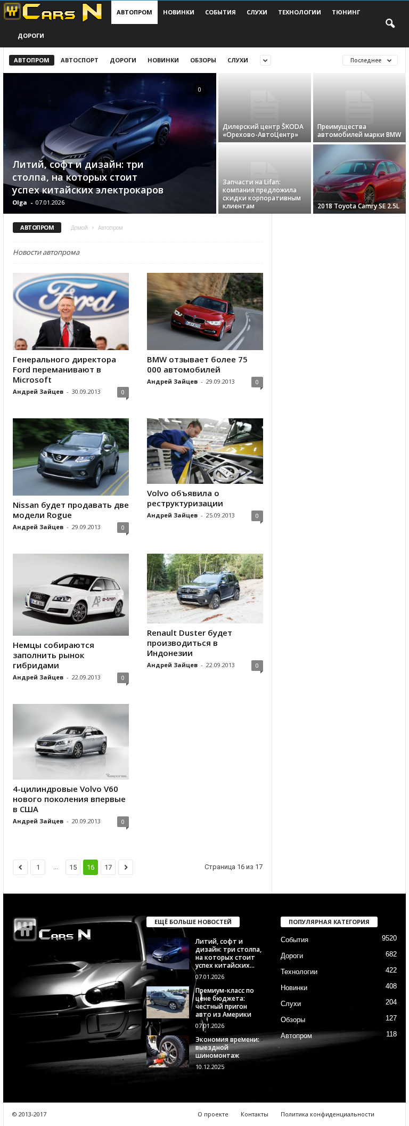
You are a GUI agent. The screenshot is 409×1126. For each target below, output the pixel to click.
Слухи (257, 12)
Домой (79, 227)
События (220, 12)
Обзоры (203, 60)
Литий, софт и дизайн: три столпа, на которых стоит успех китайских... (228, 953)
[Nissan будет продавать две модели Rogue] (71, 457)
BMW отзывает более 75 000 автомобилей (197, 364)
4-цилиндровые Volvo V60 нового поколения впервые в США (69, 798)
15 (73, 867)
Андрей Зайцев (38, 391)
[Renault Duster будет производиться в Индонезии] (205, 588)
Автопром (134, 12)
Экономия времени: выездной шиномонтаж (227, 1047)
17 (108, 867)
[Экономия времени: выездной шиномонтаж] (167, 1051)
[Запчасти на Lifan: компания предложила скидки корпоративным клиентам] (264, 179)
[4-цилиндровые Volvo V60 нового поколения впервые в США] (71, 741)
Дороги (31, 35)
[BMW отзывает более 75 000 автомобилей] (205, 311)
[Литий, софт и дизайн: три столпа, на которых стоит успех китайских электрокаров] (109, 144)
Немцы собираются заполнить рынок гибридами (53, 654)
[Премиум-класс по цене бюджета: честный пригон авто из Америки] (167, 1002)
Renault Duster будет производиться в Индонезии (189, 642)
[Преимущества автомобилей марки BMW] (359, 107)
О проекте (213, 1114)
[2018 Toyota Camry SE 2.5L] (359, 179)
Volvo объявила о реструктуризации (185, 498)
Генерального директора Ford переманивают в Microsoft (64, 369)
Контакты (254, 1114)
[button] (390, 24)
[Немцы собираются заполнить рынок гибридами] (71, 595)
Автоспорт (80, 60)
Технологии (299, 12)
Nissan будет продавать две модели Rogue (71, 509)
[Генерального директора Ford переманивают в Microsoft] (71, 311)
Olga (19, 202)
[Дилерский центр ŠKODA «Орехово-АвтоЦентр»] (264, 107)
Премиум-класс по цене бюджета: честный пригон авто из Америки (224, 1002)
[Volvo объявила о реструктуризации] (205, 451)
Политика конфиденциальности (327, 1114)
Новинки (178, 12)
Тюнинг (346, 12)
